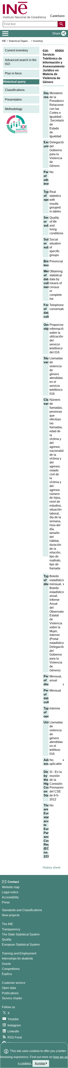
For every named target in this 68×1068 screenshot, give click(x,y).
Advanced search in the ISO (20, 62)
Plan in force (13, 73)
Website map (10, 887)
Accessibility (10, 897)
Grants (6, 963)
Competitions (11, 968)
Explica (7, 974)
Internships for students (17, 958)
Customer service (13, 982)
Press (6, 902)
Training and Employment (19, 953)
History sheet (51, 867)
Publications (10, 993)
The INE (7, 924)
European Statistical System (21, 944)
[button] (58, 33)
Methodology (13, 109)
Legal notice (10, 892)
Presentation (13, 99)
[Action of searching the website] (61, 24)
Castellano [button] (57, 16)
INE (4, 41)
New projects (10, 915)
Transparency (11, 929)
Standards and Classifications (22, 910)
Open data (9, 987)
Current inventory (16, 50)
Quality (6, 939)
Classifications (15, 90)
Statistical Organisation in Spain (26, 41)
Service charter (12, 998)
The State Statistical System (20, 934)
